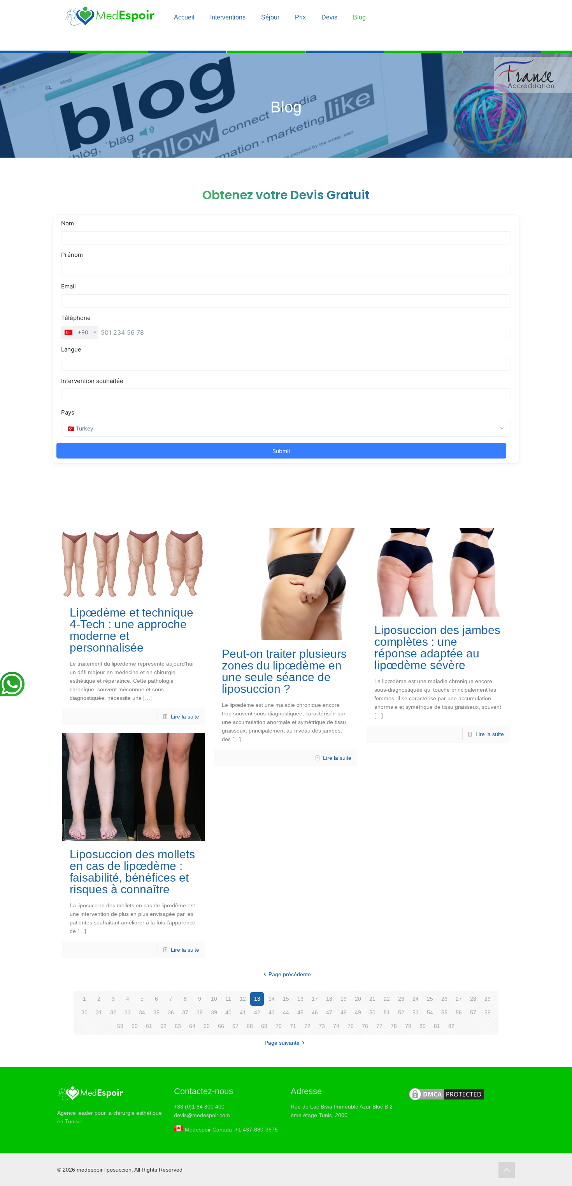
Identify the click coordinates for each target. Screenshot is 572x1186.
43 (271, 1012)
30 (84, 1012)
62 (163, 1026)
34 (142, 1012)
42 (257, 1012)
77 (379, 1026)
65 (207, 1026)
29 (487, 999)
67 (235, 1026)
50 (372, 1012)
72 (307, 1026)
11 (228, 999)
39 (214, 1012)
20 (358, 999)
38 (200, 1012)
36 (171, 1012)
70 (278, 1026)
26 (444, 999)
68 (250, 1026)
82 (451, 1026)
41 (243, 1012)
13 (257, 999)
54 (430, 1012)
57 (473, 1012)
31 (99, 1012)
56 (459, 1012)
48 (343, 1012)
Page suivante (282, 1043)
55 (444, 1012)
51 (387, 1012)
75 (350, 1026)
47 (329, 1012)
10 (214, 999)
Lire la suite (185, 716)
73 (322, 1026)
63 (178, 1026)
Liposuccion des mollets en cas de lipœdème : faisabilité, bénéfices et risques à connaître (132, 872)
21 (372, 999)
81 (437, 1026)
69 (264, 1026)
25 (430, 999)
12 (243, 999)
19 (343, 999)
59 (120, 1026)
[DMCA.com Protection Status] (446, 1100)
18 (329, 999)
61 (149, 1026)
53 (415, 1012)
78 (394, 1026)
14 (271, 999)
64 (192, 1026)
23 (401, 999)
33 (128, 1012)
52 (401, 1012)
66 (221, 1026)
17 (315, 999)
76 (365, 1026)
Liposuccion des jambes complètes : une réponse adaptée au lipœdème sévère (437, 647)
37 (185, 1012)
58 (487, 1012)
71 (293, 1026)
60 (135, 1026)
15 (286, 999)
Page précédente (289, 974)
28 (473, 999)
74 (336, 1026)
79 (408, 1026)
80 (422, 1026)
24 (415, 999)
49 (358, 1012)
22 (387, 999)
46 (315, 1012)
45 (300, 1012)
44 (286, 1012)
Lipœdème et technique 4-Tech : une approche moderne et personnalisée (131, 630)
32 (113, 1012)
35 (156, 1012)
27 (459, 999)
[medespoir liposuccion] (109, 19)
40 (228, 1012)
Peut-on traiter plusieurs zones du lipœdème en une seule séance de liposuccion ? (284, 671)
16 (300, 999)
